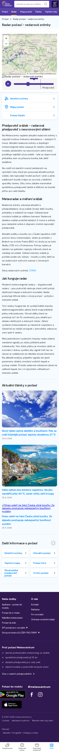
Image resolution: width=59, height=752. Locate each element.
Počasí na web (9, 622)
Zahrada (6, 732)
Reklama (35, 609)
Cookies (5, 720)
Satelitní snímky (19, 98)
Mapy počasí (26, 11)
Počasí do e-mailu (11, 612)
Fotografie (16, 732)
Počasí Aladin (17, 115)
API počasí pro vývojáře (13, 627)
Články (38, 11)
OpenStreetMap (36, 73)
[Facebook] (32, 697)
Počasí (5, 11)
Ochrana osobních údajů (43, 619)
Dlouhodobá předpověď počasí (11, 573)
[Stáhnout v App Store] (12, 704)
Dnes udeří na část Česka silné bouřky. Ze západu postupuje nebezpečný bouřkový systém (27, 520)
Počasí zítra (39, 563)
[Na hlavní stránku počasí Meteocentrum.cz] (7, 4)
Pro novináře (37, 614)
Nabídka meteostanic (12, 617)
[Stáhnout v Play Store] (12, 694)
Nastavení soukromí (21, 720)
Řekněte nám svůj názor (42, 720)
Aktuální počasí (41, 553)
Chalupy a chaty (30, 732)
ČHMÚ (32, 270)
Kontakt (35, 604)
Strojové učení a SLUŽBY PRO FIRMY (19, 632)
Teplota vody (51, 11)
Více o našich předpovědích (17, 673)
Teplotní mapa (12, 563)
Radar (14, 11)
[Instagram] (40, 697)
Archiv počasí (40, 572)
